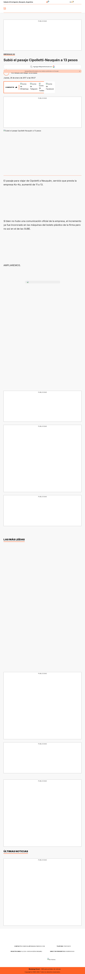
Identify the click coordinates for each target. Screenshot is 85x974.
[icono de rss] (79, 8)
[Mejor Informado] (42, 8)
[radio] (41, 2)
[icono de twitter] (70, 8)
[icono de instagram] (75, 8)
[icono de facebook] (66, 8)
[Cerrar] (79, 71)
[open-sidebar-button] (5, 8)
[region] (42, 35)
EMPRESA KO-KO (9, 54)
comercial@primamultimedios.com (29, 946)
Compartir (9, 87)
